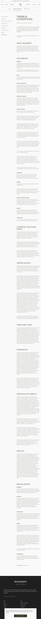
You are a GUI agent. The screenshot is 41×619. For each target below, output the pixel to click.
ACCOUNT (28, 4)
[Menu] (39, 4)
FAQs (10, 8)
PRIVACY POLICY (27, 8)
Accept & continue (20, 615)
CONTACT (12, 4)
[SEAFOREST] (20, 4)
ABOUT (7, 4)
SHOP (2, 4)
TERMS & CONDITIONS (17, 8)
